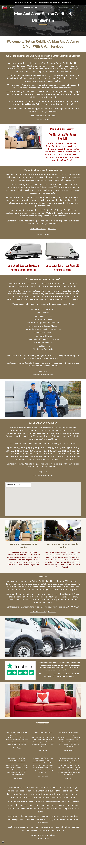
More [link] (77, 8)
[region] (43, 2)
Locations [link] (52, 8)
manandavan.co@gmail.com (43, 115)
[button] (84, 8)
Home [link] (45, 8)
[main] (43, 21)
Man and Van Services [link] (66, 8)
